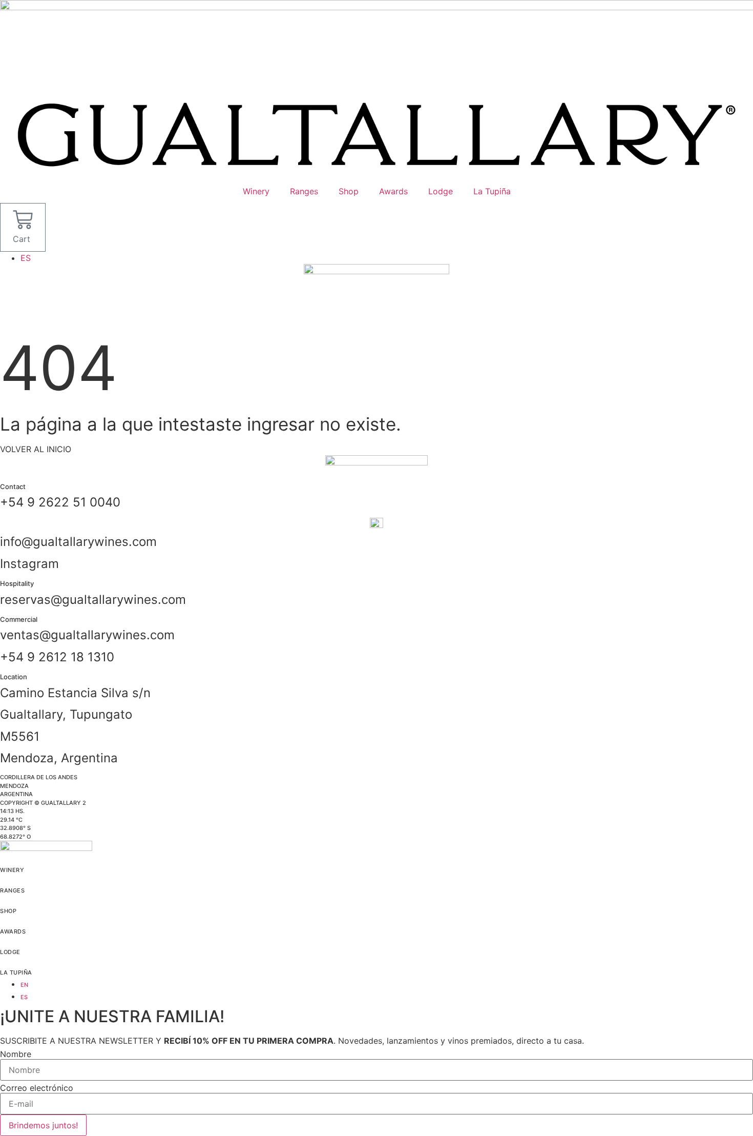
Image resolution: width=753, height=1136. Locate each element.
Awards (393, 191)
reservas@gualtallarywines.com (93, 599)
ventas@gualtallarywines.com (87, 634)
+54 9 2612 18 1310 (57, 657)
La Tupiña (492, 191)
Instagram (29, 563)
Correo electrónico (36, 1088)
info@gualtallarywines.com (78, 541)
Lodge (440, 191)
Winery (256, 191)
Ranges (304, 191)
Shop (349, 191)
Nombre (15, 1054)
